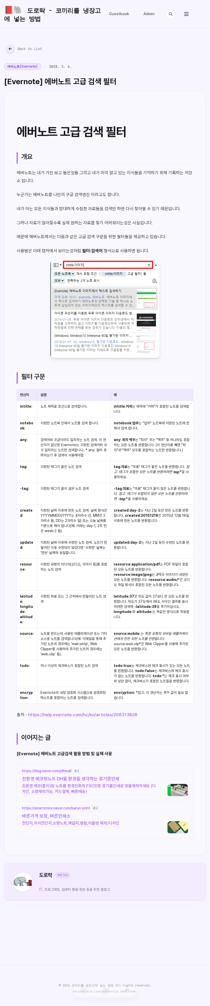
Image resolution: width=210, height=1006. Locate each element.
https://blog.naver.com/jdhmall (46, 771)
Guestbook (119, 14)
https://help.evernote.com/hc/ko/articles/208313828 (83, 714)
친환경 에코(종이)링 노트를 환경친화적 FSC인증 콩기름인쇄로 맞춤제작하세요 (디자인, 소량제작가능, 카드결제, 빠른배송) (89, 788)
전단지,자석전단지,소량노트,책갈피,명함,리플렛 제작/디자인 (70, 823)
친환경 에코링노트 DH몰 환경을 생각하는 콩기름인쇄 (70, 778)
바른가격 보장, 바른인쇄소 (46, 816)
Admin (149, 14)
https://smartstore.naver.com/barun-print (56, 808)
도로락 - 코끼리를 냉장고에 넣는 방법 (52, 14)
